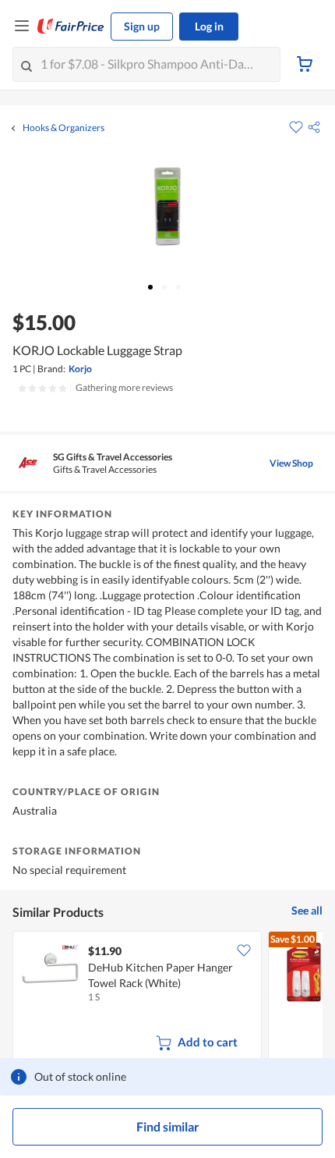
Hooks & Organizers (63, 128)
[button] (314, 127)
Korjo (80, 369)
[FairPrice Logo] (70, 26)
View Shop (291, 463)
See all (307, 910)
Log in (209, 26)
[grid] (167, 999)
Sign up (142, 26)
